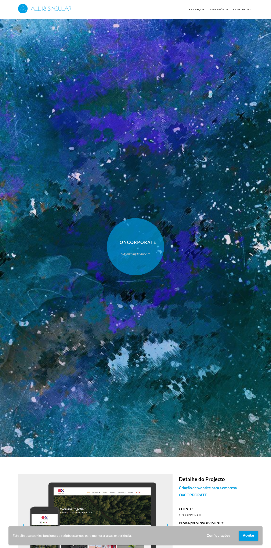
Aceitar (248, 535)
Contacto (242, 9)
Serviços (197, 9)
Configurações (219, 535)
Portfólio (219, 9)
